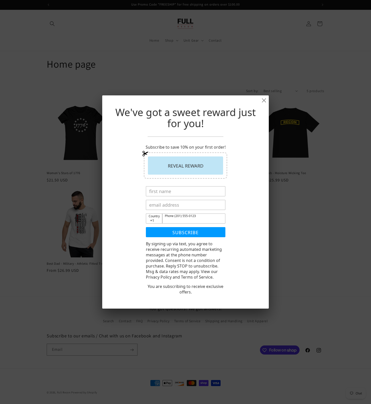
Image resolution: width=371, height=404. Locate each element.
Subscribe (185, 232)
